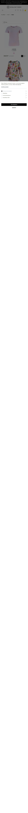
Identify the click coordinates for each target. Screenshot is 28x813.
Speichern (14, 107)
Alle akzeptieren (14, 104)
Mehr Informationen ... (17, 84)
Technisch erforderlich (7, 91)
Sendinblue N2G (6, 97)
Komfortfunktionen (7, 95)
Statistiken (5, 93)
